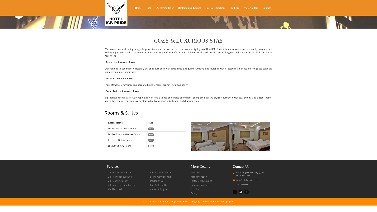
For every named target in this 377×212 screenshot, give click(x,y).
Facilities (234, 7)
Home (138, 7)
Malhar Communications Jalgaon (217, 201)
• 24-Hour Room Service (119, 172)
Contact (266, 7)
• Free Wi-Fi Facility (158, 185)
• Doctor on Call (156, 180)
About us (195, 172)
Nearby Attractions (215, 7)
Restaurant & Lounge (189, 7)
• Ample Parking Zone (159, 189)
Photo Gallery (250, 7)
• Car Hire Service (115, 189)
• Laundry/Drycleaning (160, 176)
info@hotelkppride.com (247, 179)
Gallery (194, 193)
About (149, 7)
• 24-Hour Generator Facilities (121, 185)
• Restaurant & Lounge (160, 172)
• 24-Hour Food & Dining (119, 176)
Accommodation (165, 7)
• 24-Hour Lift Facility (117, 180)
